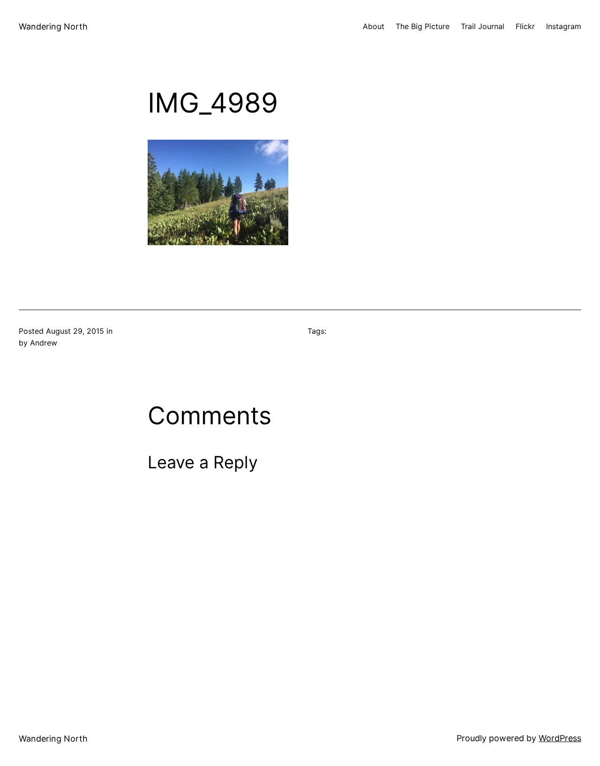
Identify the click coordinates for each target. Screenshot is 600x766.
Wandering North (53, 26)
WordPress (560, 738)
